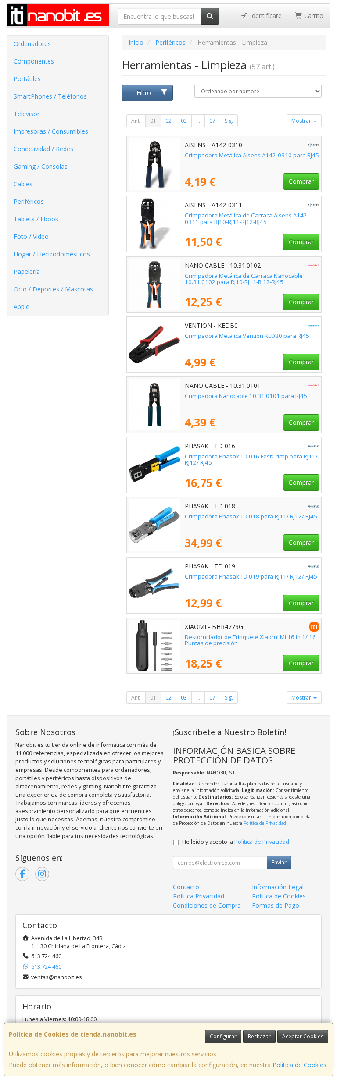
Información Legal (278, 887)
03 (184, 120)
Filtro (143, 93)
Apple (21, 306)
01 (153, 120)
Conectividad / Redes (43, 149)
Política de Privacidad (265, 823)
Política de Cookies (299, 1065)
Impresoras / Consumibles (51, 131)
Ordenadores (32, 43)
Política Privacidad (198, 896)
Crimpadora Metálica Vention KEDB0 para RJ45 (247, 336)
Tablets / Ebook (36, 219)
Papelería (27, 271)
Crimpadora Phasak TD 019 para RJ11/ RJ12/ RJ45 (251, 576)
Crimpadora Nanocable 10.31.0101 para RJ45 (246, 396)
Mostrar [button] (301, 120)
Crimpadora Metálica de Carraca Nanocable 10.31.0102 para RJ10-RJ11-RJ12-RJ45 (244, 279)
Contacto (186, 887)
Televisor (26, 114)
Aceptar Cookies (302, 1036)
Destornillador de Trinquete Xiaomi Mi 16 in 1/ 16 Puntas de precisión (250, 640)
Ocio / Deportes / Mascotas (53, 289)
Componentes (34, 61)
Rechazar (259, 1036)
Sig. (229, 120)
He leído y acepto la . (236, 841)
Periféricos (29, 201)
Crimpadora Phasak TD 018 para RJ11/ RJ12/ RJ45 (251, 516)
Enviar (279, 862)
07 (212, 120)
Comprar (301, 181)
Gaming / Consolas (41, 166)
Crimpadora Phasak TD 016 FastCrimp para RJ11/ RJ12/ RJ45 (251, 459)
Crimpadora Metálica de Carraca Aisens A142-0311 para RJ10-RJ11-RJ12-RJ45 (247, 218)
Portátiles (27, 79)
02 (168, 120)
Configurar (223, 1036)
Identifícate (265, 15)
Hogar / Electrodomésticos (52, 254)
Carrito (312, 15)
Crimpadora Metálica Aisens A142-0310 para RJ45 (252, 155)
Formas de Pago (275, 905)
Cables (23, 184)
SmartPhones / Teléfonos (50, 96)
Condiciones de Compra (207, 905)
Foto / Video (31, 236)
